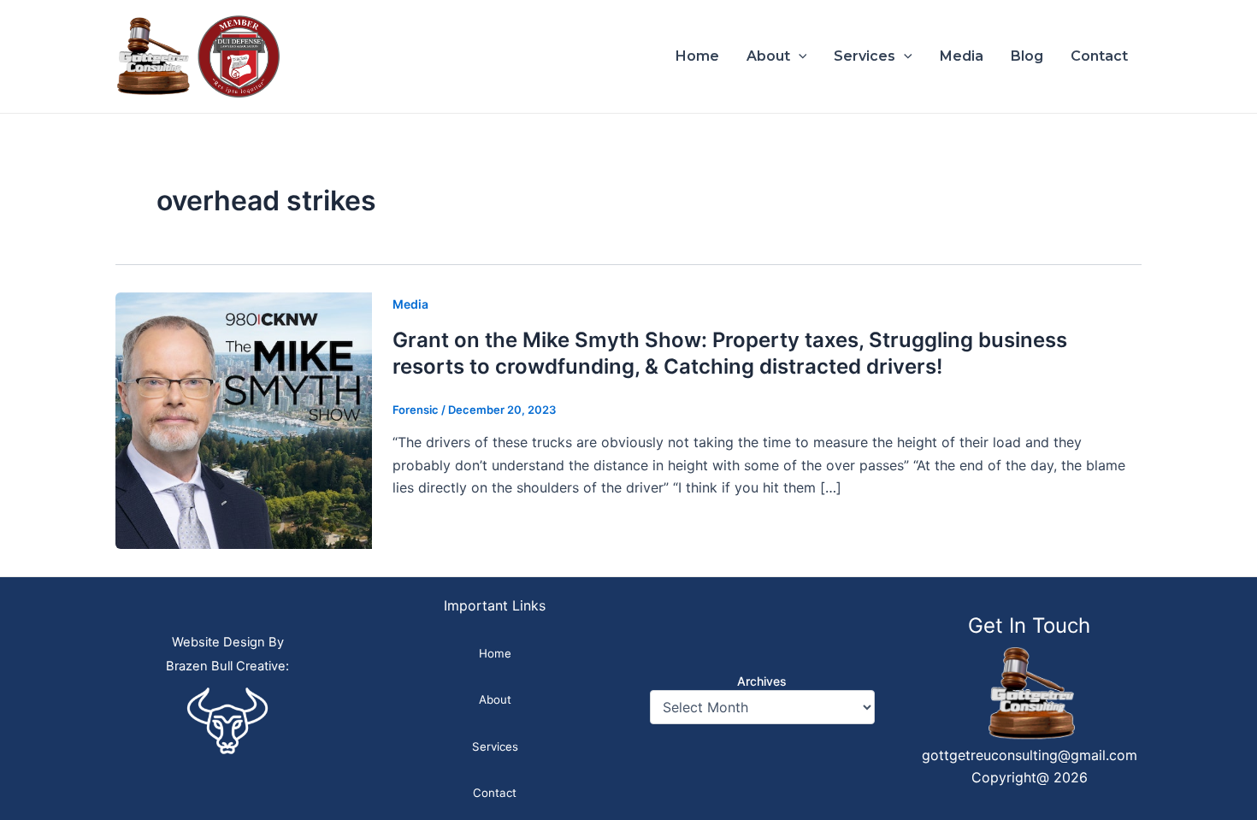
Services (864, 56)
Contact (1099, 56)
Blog (1027, 56)
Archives (762, 681)
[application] (798, 56)
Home (697, 56)
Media (961, 56)
